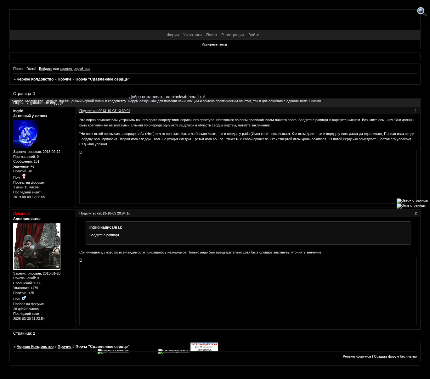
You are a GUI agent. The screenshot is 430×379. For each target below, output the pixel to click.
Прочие (64, 79)
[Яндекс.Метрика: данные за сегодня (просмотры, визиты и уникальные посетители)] (113, 351)
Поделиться (89, 213)
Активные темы (214, 44)
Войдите (45, 68)
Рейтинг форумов (357, 356)
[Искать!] (421, 12)
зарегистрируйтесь (75, 68)
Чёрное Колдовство (35, 79)
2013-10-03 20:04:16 (114, 213)
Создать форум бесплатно (395, 356)
